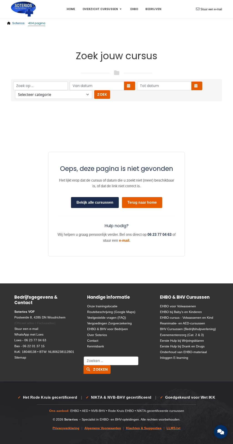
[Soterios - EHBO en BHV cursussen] (23, 8)
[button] (103, 9)
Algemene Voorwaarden (102, 428)
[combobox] (111, 361)
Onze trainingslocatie (102, 306)
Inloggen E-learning (174, 357)
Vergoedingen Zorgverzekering (109, 323)
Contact (92, 340)
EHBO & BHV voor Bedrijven (107, 329)
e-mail (124, 240)
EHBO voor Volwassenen (178, 306)
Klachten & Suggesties (144, 428)
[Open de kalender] (129, 86)
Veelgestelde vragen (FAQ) (106, 317)
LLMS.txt (173, 428)
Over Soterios (97, 335)
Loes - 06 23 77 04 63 (30, 340)
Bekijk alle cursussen (94, 202)
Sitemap (20, 357)
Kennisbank (95, 346)
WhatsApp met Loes (28, 334)
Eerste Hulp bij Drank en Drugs (182, 346)
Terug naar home (142, 202)
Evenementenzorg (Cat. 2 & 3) (182, 335)
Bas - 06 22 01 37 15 (29, 346)
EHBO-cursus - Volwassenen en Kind (186, 317)
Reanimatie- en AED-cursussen (182, 323)
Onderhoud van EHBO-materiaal (183, 352)
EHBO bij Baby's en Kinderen (181, 312)
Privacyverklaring (66, 428)
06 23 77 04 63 (159, 234)
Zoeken (100, 369)
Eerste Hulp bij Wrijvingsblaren (182, 340)
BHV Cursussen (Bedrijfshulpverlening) (188, 329)
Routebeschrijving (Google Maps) (111, 312)
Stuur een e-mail (211, 9)
